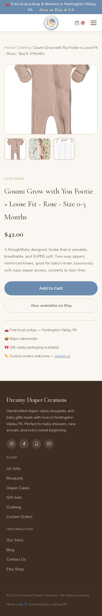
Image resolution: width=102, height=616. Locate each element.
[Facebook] (24, 444)
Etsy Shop (15, 569)
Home (9, 47)
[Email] (49, 444)
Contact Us (16, 559)
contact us (62, 356)
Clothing (23, 47)
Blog (10, 549)
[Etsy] (36, 444)
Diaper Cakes (18, 488)
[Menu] (93, 23)
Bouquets (15, 478)
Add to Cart (51, 288)
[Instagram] (11, 444)
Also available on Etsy (51, 305)
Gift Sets (14, 497)
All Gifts (14, 468)
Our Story (15, 540)
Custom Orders (20, 516)
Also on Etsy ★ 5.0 (56, 10)
